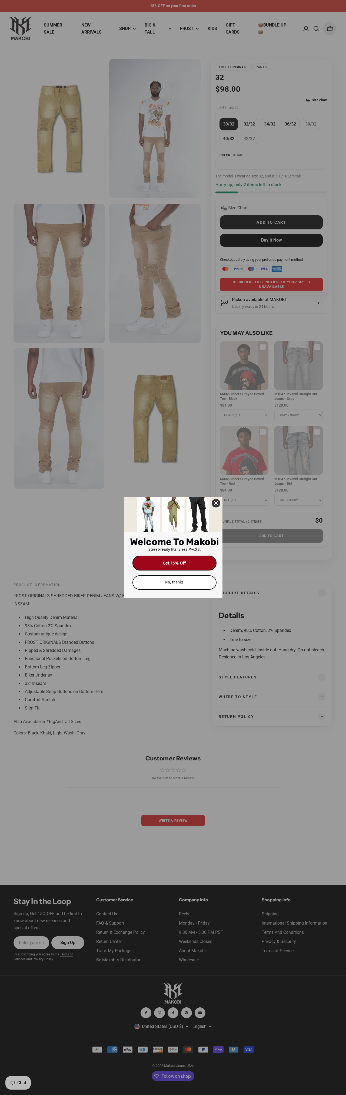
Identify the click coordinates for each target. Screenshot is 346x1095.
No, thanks (174, 582)
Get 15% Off (174, 563)
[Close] (215, 503)
